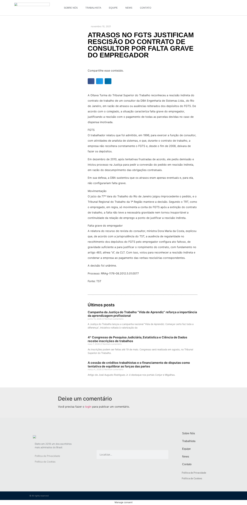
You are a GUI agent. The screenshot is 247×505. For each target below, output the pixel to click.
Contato (145, 7)
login (88, 406)
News (128, 7)
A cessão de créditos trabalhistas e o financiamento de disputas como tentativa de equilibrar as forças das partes (139, 364)
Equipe (113, 7)
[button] (91, 81)
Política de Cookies (45, 461)
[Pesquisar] (163, 454)
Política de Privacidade (47, 455)
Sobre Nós (71, 7)
